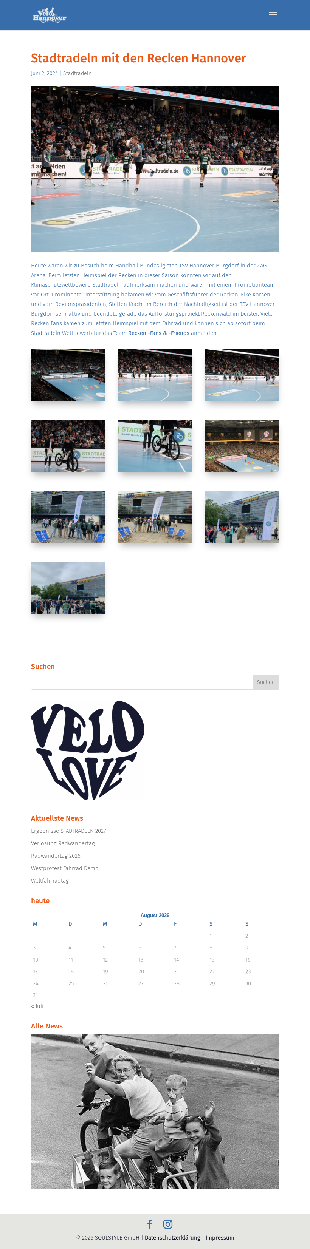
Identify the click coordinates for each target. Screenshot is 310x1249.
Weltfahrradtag (50, 880)
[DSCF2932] (242, 401)
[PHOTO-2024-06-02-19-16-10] (68, 543)
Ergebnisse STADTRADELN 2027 (68, 831)
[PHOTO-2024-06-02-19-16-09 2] (242, 472)
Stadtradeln (77, 73)
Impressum (220, 1237)
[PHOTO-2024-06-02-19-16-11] (155, 543)
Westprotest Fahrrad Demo (65, 868)
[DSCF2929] (68, 401)
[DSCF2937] (155, 472)
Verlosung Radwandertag (63, 843)
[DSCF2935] (68, 472)
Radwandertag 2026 (56, 855)
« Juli (37, 1006)
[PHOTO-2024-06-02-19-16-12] (68, 613)
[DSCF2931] (155, 401)
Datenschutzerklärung (172, 1237)
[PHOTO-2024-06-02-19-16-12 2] (242, 543)
